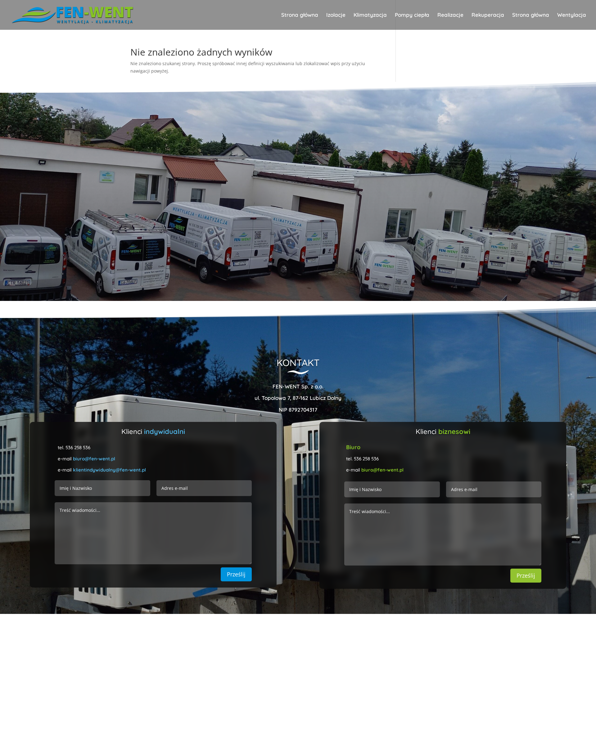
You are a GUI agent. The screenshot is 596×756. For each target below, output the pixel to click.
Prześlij (236, 574)
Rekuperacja (488, 15)
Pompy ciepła (412, 15)
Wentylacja (571, 15)
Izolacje (335, 15)
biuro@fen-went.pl (94, 459)
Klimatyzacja (370, 15)
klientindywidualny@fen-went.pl (109, 470)
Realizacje (450, 15)
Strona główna (299, 15)
